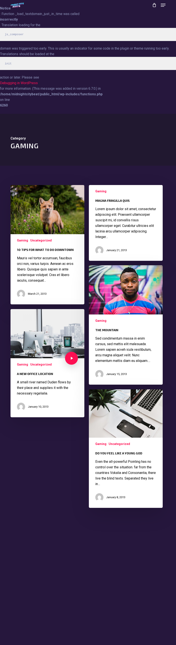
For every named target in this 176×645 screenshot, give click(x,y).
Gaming (22, 240)
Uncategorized (41, 240)
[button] (163, 5)
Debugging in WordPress (19, 83)
